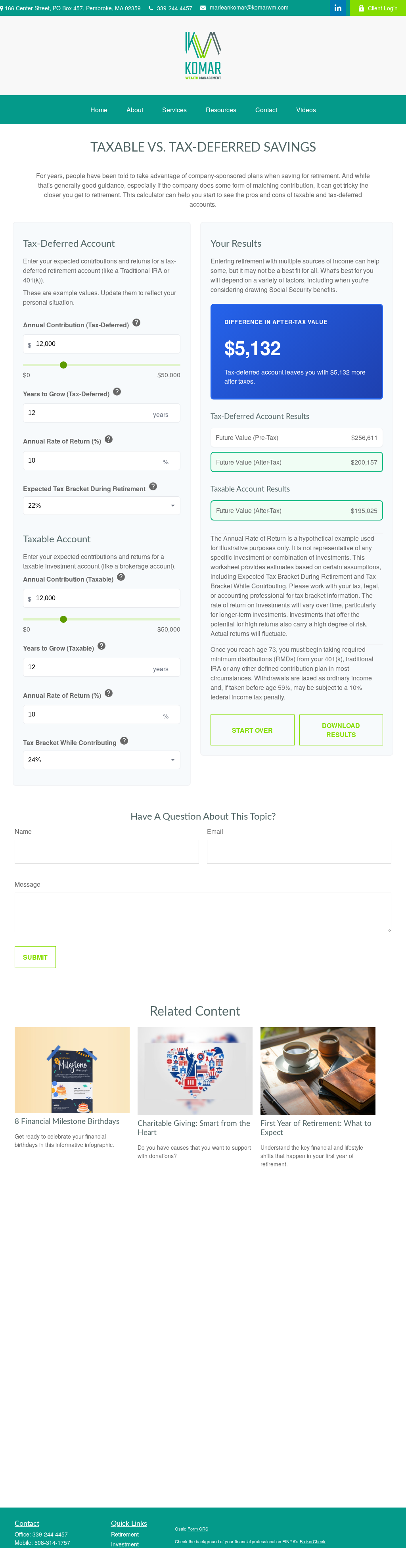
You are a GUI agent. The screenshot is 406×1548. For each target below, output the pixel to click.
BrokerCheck (313, 1541)
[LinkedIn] (338, 8)
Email (215, 831)
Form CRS (198, 1528)
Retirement (125, 1534)
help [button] (136, 322)
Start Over (252, 730)
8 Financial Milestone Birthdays (67, 1121)
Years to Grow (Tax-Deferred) (72, 392)
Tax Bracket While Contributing (76, 741)
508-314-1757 (52, 1542)
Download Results (341, 730)
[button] (99, 109)
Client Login (383, 8)
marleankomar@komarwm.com (249, 7)
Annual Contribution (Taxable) (74, 578)
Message (27, 884)
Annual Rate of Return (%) (68, 440)
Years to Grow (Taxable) (64, 647)
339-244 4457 (174, 8)
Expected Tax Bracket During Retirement (90, 487)
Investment (125, 1544)
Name (23, 831)
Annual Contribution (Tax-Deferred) (82, 323)
